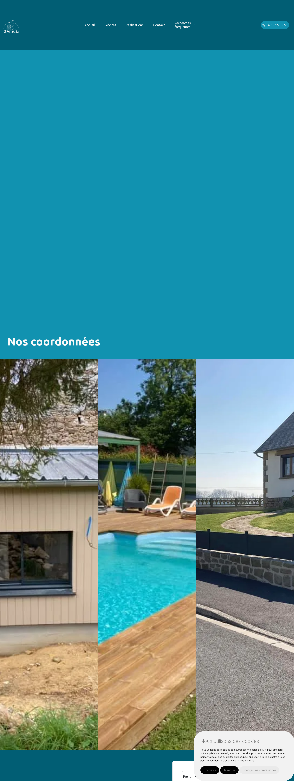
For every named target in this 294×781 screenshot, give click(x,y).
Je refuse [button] (229, 770)
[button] (194, 25)
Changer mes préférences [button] (259, 770)
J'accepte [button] (210, 770)
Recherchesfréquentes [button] (182, 25)
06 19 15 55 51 (277, 25)
